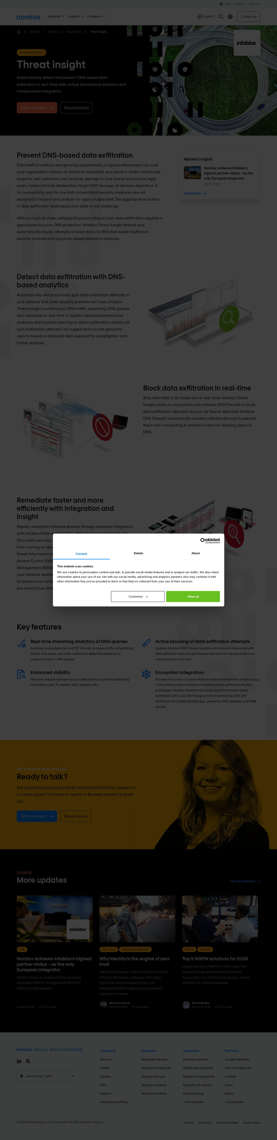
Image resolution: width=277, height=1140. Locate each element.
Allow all (193, 596)
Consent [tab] (81, 553)
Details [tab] (138, 553)
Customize (136, 596)
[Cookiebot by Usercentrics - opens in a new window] (203, 541)
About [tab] (196, 553)
